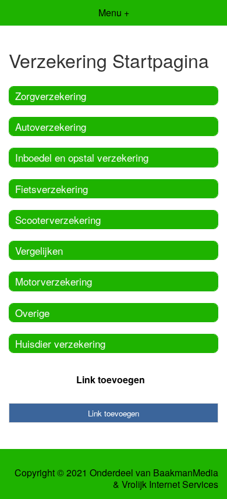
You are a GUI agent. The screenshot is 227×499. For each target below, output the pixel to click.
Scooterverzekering (58, 219)
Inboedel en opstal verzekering (81, 157)
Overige (32, 312)
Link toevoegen (110, 379)
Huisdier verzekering (60, 343)
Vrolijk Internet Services (170, 484)
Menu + (113, 12)
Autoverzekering (50, 126)
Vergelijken (39, 250)
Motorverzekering (53, 281)
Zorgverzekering (50, 95)
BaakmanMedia (185, 473)
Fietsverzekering (51, 188)
